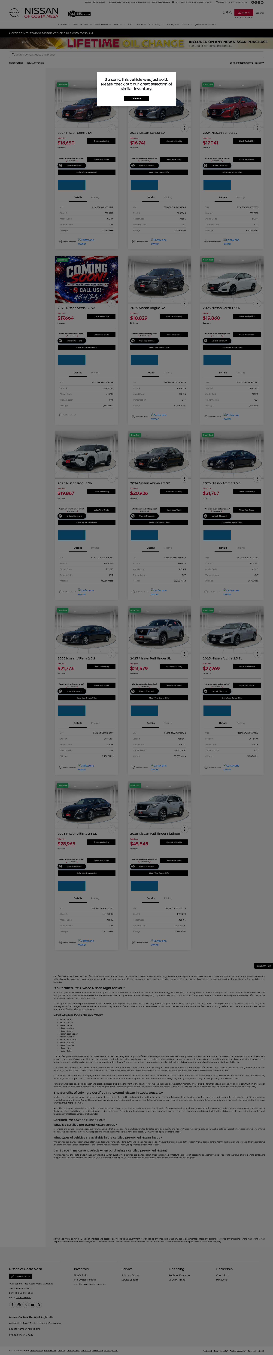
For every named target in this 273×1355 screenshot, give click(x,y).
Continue (136, 98)
